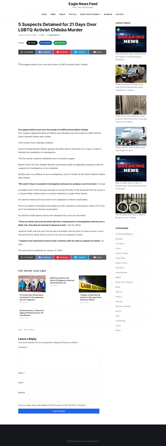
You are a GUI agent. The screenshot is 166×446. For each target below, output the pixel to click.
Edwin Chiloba (29, 329)
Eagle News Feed (83, 4)
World (62, 14)
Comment (23, 347)
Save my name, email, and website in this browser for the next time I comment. (52, 405)
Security (120, 14)
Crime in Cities (122, 253)
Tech (118, 316)
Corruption (120, 243)
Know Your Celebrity (90, 14)
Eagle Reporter (54, 35)
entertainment (121, 272)
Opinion (119, 292)
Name (21, 373)
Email (21, 382)
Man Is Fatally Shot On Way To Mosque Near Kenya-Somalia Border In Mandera (131, 186)
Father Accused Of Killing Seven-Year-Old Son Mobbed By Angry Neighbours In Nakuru (130, 87)
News (44, 14)
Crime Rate (120, 258)
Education (120, 268)
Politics (72, 14)
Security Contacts (123, 306)
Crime (53, 14)
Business (108, 14)
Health (118, 277)
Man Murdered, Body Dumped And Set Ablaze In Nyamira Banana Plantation (130, 57)
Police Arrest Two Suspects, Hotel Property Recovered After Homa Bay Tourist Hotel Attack (131, 119)
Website (21, 392)
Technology (120, 321)
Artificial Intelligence (124, 234)
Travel (118, 325)
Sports (118, 311)
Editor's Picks (121, 263)
